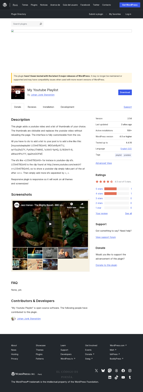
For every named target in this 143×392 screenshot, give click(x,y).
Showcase (41, 345)
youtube (127, 155)
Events (88, 350)
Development (67, 107)
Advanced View (104, 163)
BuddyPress (116, 358)
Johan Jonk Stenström (42, 94)
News (13, 350)
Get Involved (91, 345)
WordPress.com (118, 345)
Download (125, 92)
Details (17, 107)
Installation (48, 107)
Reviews (32, 107)
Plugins (39, 354)
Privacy (14, 358)
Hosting (14, 354)
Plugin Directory (18, 14)
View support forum (106, 237)
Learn (63, 345)
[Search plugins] (41, 24)
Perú (40, 374)
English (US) (126, 148)
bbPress (115, 354)
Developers (66, 354)
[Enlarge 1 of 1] (85, 203)
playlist (119, 155)
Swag (89, 358)
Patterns (40, 358)
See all (128, 213)
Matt (113, 350)
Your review (102, 213)
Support (128, 107)
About (14, 345)
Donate (89, 354)
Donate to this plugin (106, 265)
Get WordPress (130, 5)
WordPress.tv (68, 358)
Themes (39, 350)
